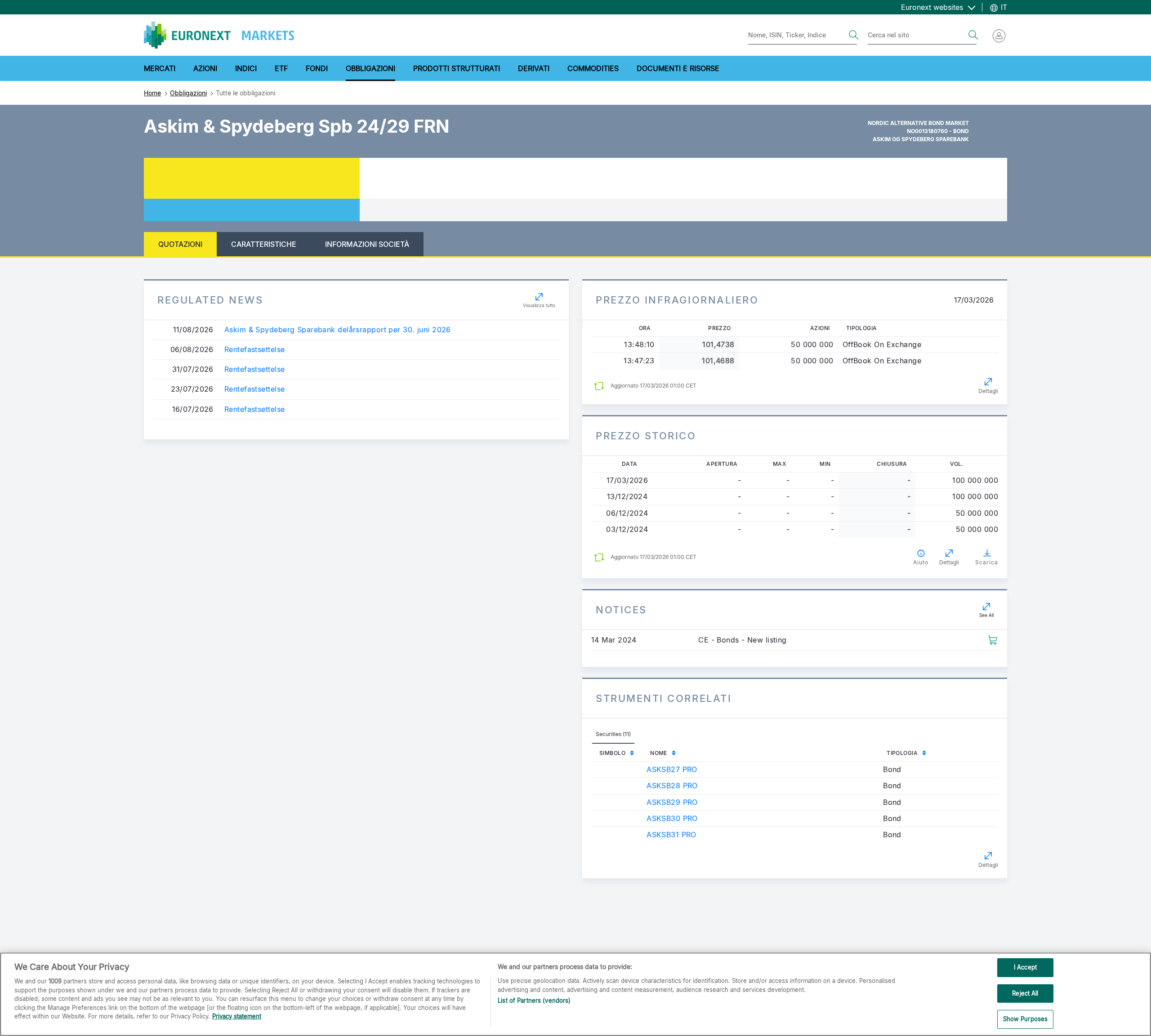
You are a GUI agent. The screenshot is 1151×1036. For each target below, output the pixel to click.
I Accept (1025, 967)
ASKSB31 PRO (671, 834)
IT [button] (1003, 7)
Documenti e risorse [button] (678, 68)
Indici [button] (246, 68)
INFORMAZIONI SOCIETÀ (367, 244)
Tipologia (902, 753)
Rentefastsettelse (254, 349)
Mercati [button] (159, 68)
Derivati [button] (533, 68)
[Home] (219, 35)
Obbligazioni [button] (370, 68)
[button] (992, 639)
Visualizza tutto (539, 305)
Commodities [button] (593, 68)
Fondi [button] (317, 68)
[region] (575, 994)
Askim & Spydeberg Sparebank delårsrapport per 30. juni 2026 (337, 330)
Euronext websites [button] (933, 7)
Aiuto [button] (920, 562)
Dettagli (988, 391)
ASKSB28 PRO (672, 785)
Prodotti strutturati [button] (456, 68)
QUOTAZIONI (180, 244)
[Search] (853, 35)
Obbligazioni (188, 93)
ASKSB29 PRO (672, 802)
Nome (658, 753)
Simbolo (612, 753)
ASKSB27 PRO (672, 769)
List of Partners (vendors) (534, 1000)
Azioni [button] (205, 68)
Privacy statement (236, 1016)
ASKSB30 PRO (672, 818)
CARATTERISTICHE (263, 244)
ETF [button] (281, 68)
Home (152, 93)
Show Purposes (1025, 1019)
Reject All (1025, 993)
